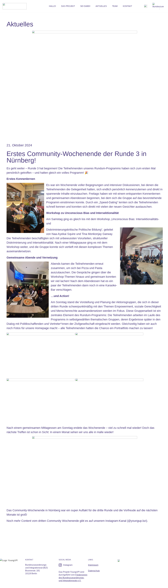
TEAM (115, 6)
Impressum (93, 565)
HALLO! (52, 6)
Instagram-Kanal (115, 520)
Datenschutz (94, 571)
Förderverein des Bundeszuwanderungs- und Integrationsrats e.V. (73, 578)
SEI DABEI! (85, 6)
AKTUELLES (101, 6)
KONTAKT (127, 6)
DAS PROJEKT (68, 6)
